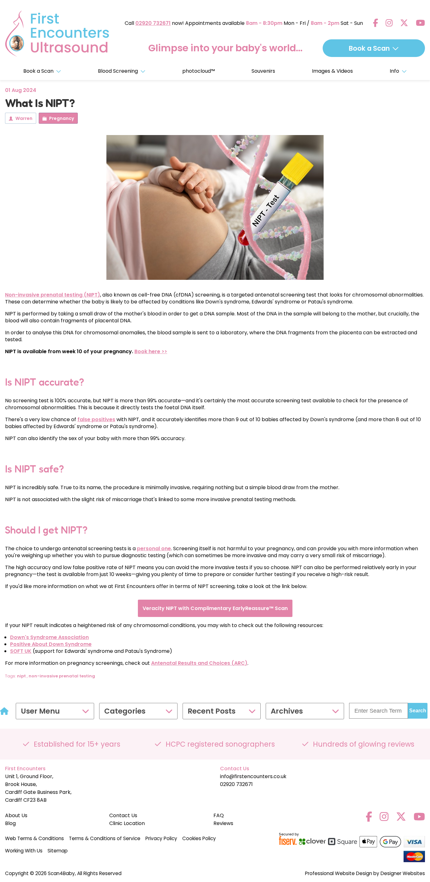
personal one (154, 548)
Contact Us (123, 815)
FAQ (218, 815)
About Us (16, 815)
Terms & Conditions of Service (104, 838)
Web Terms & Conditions (34, 838)
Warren (23, 118)
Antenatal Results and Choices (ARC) (199, 663)
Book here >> (150, 351)
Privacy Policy (161, 838)
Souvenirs (263, 71)
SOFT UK (20, 651)
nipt (21, 676)
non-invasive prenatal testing (62, 676)
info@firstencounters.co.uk (253, 776)
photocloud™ (198, 71)
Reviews (223, 823)
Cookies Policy (199, 838)
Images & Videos (332, 71)
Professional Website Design (338, 873)
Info (394, 71)
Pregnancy (61, 118)
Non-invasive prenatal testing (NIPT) (52, 294)
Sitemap (58, 850)
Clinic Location (127, 823)
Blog (10, 823)
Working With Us (23, 850)
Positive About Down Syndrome (51, 644)
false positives (96, 419)
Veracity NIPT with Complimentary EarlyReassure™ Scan (215, 608)
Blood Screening (118, 71)
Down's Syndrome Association (49, 637)
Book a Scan (38, 71)
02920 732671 (153, 23)
